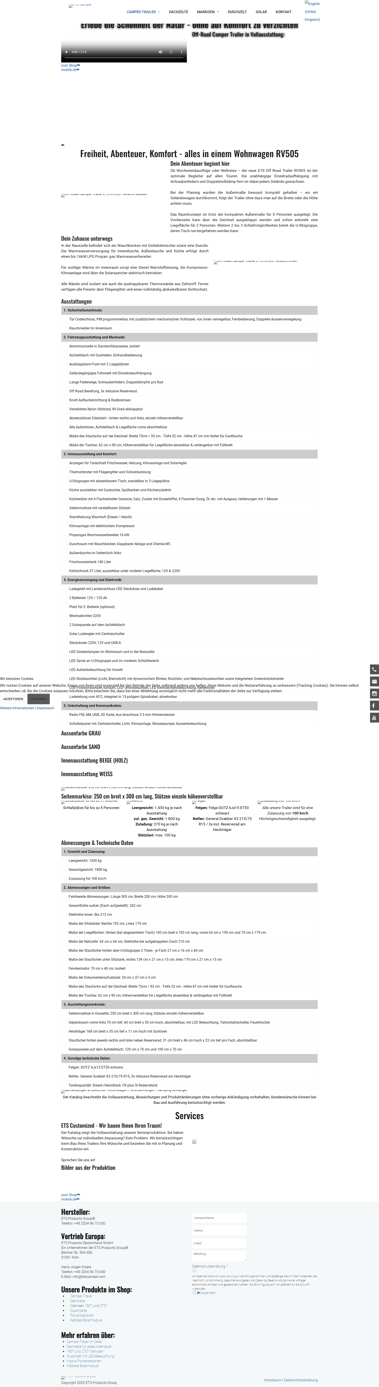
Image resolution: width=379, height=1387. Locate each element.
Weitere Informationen (17, 708)
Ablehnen (38, 699)
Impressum (45, 708)
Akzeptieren (13, 699)
